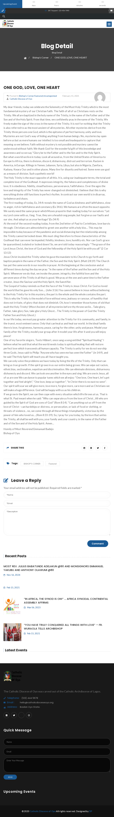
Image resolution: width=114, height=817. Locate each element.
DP (90, 811)
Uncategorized (50, 96)
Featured (38, 96)
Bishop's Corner (41, 57)
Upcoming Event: (10, 4)
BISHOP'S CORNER (32, 464)
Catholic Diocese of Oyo (21, 99)
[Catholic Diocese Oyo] (8, 23)
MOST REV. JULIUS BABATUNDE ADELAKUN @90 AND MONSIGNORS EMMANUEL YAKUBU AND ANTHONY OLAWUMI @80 (53, 568)
